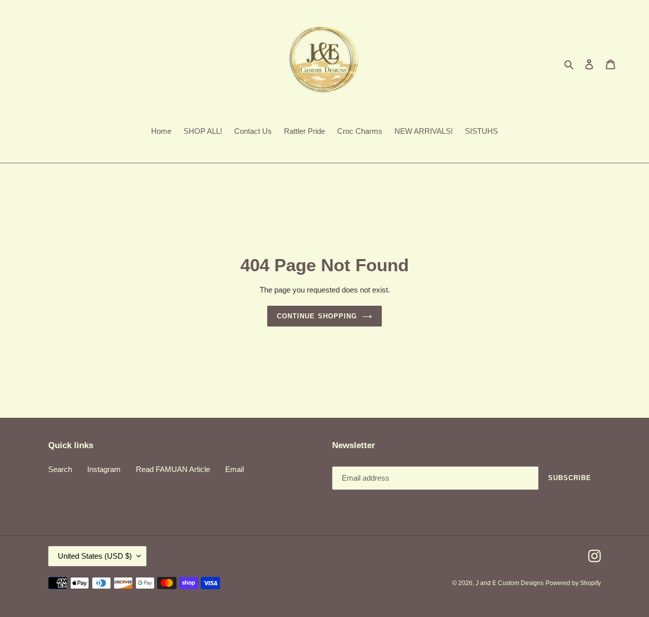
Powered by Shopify (573, 583)
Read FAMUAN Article (173, 469)
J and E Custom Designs (510, 583)
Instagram (104, 469)
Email (234, 469)
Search (60, 469)
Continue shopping (317, 316)
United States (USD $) (95, 556)
